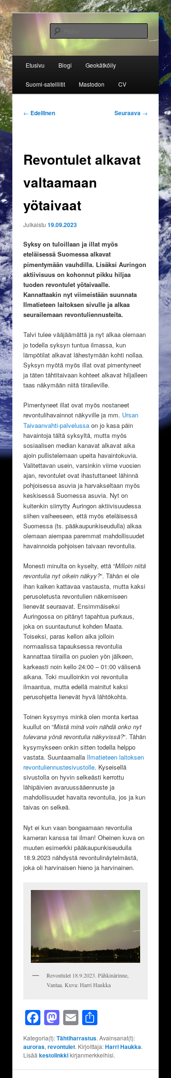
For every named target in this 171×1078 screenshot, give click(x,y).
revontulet (61, 1046)
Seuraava (131, 113)
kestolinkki (53, 1055)
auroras (34, 1046)
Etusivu (35, 65)
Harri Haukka (123, 1046)
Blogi (65, 65)
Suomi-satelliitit (45, 84)
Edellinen (39, 113)
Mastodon (91, 84)
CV (122, 84)
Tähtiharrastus (76, 1038)
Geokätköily (101, 65)
